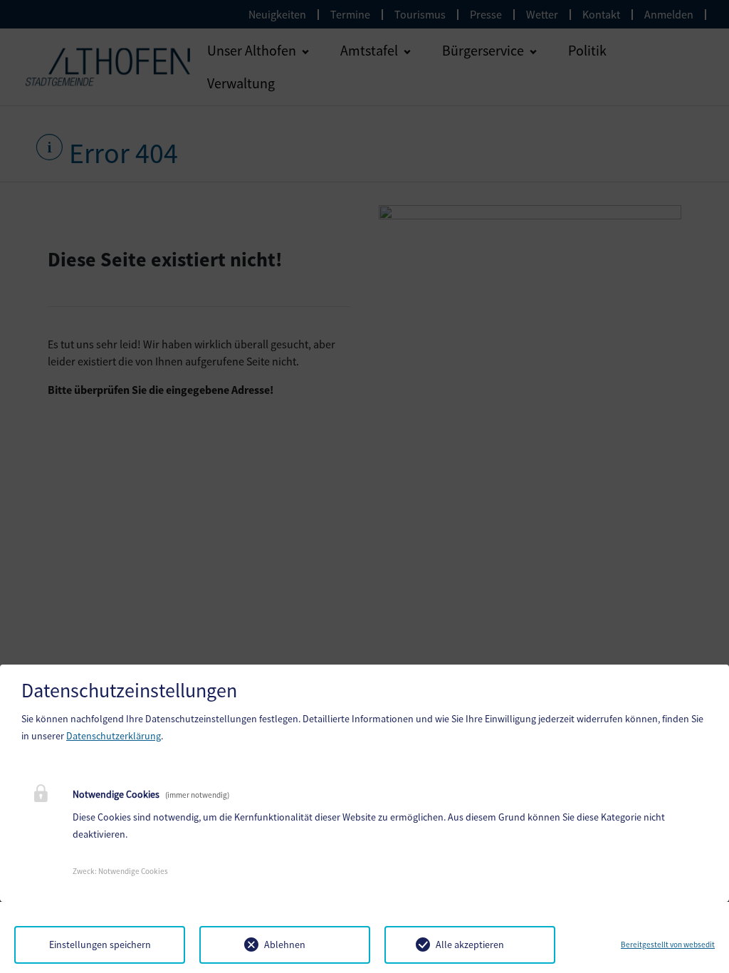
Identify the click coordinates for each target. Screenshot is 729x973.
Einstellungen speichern (100, 944)
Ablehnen (284, 944)
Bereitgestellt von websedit (668, 944)
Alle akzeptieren (470, 944)
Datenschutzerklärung (113, 735)
